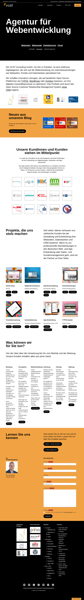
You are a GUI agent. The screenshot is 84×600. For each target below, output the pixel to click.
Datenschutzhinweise (68, 512)
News (48, 575)
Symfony (49, 81)
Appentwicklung (48, 329)
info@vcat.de (61, 1)
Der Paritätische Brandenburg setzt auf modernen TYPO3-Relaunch (63, 538)
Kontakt (25, 588)
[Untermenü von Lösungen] (44, 5)
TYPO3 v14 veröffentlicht (62, 554)
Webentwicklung (17, 326)
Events (49, 578)
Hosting (46, 295)
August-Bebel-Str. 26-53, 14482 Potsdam (73, 1)
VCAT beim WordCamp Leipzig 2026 (62, 559)
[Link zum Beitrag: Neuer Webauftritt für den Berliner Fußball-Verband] (60, 122)
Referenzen (50, 570)
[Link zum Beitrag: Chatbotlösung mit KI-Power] (72, 122)
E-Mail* (47, 481)
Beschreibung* (48, 488)
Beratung (9, 423)
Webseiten (25, 45)
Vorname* (47, 468)
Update (8, 295)
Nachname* (48, 461)
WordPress (34, 81)
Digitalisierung (49, 45)
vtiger (27, 291)
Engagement (50, 573)
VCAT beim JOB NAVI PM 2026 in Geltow (63, 529)
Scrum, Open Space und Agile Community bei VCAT (63, 566)
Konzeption (22, 421)
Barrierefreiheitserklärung (48, 588)
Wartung (14, 291)
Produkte (47, 556)
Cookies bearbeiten (76, 598)
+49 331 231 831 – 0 (54, 1)
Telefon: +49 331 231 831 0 (52, 444)
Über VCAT (48, 566)
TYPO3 (24, 81)
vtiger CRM (50, 563)
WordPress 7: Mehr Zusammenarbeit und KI (63, 548)
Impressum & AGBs (31, 588)
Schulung (46, 411)
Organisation (45, 475)
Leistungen (48, 539)
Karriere (78, 5)
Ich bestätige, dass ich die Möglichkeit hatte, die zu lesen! (60, 512)
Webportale (37, 45)
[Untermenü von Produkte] (62, 5)
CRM (32, 291)
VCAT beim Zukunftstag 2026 (62, 573)
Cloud (60, 45)
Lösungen (47, 527)
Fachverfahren (73, 291)
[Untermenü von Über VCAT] (72, 5)
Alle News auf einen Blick (17, 131)
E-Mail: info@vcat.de (51, 449)
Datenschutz (39, 588)
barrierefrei (39, 49)
